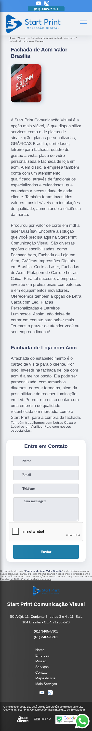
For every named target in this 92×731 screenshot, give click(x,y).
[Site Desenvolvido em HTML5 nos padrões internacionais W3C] (43, 719)
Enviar (46, 552)
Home (40, 650)
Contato (41, 672)
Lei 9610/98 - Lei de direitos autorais (30, 579)
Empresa (42, 655)
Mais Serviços (46, 684)
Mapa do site (45, 678)
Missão (40, 661)
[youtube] (38, 3)
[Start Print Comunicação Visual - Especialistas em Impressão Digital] (33, 33)
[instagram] (46, 3)
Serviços (42, 667)
